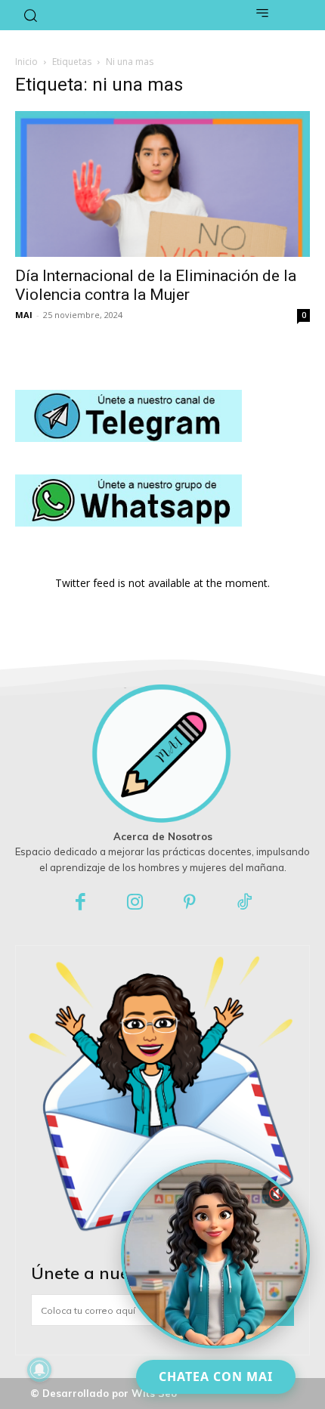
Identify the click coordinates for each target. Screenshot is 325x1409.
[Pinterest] (190, 903)
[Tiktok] (245, 903)
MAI (23, 314)
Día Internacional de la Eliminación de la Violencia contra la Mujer (155, 285)
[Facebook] (80, 903)
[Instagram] (135, 903)
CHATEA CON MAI (216, 1376)
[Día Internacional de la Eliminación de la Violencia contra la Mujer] (162, 184)
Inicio (26, 61)
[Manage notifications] (39, 1370)
